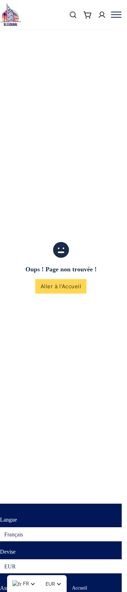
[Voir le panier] (87, 15)
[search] (73, 15)
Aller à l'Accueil (61, 286)
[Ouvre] (115, 15)
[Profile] (102, 15)
